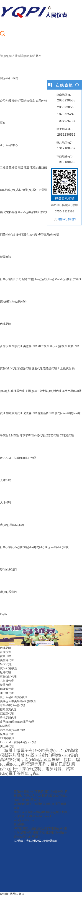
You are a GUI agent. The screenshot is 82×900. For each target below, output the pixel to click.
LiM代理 (14, 435)
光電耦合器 (10, 212)
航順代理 (73, 346)
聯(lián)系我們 (8, 591)
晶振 (39, 167)
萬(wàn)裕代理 (58, 346)
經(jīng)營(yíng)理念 (23, 100)
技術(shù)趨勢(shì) (33, 547)
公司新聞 (21, 279)
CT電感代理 (67, 435)
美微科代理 (30, 346)
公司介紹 (5, 100)
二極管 (4, 167)
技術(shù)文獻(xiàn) (14, 301)
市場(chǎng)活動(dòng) (41, 279)
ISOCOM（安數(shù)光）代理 (18, 457)
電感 (33, 167)
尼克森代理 (30, 413)
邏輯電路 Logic (24, 234)
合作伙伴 (5, 346)
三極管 (13, 167)
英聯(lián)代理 (8, 368)
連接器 (46, 167)
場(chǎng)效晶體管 (29, 212)
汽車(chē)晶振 (13, 189)
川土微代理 (64, 368)
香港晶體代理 (46, 413)
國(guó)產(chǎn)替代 (57, 547)
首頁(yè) (18, 791)
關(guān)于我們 (34, 791)
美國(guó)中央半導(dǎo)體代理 (43, 390)
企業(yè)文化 (43, 100)
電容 (26, 167)
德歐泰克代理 (14, 413)
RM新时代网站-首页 (12, 893)
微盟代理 (37, 368)
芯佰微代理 (24, 368)
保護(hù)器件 (30, 189)
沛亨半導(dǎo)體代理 (32, 435)
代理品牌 (29, 795)
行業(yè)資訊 (7, 279)
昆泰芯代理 (52, 435)
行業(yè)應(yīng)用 (11, 547)
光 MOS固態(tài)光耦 (46, 234)
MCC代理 (43, 346)
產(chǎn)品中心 (54, 791)
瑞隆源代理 (50, 368)
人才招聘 (5, 502)
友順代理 (17, 346)
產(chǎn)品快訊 (63, 279)
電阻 (20, 167)
